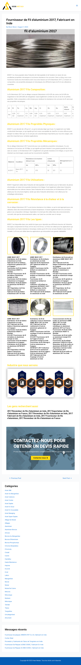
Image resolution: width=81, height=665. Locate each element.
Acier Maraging (10, 513)
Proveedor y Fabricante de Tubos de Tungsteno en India (23, 641)
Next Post (67, 478)
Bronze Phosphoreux (12, 543)
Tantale (7, 605)
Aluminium (8, 526)
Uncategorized (10, 614)
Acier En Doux (9, 507)
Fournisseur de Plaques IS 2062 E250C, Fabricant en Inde (24, 648)
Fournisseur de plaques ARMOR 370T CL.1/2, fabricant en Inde (26, 635)
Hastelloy (8, 559)
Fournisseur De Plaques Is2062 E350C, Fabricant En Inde (24, 644)
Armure (7, 533)
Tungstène (8, 611)
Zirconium (8, 618)
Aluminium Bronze (11, 529)
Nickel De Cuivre (10, 588)
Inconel (7, 569)
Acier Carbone (9, 497)
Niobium (7, 598)
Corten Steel (9, 638)
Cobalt (7, 552)
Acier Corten (9, 500)
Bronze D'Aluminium (11, 539)
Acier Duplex (9, 503)
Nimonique (8, 595)
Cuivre (7, 556)
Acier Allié (8, 490)
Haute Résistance (10, 562)
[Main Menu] (77, 6)
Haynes (7, 565)
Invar (6, 572)
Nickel (7, 585)
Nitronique (8, 601)
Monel (7, 582)
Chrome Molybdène (11, 546)
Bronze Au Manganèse (12, 536)
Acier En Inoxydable (11, 510)
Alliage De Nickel (10, 520)
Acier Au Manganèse (12, 494)
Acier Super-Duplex (11, 516)
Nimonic (7, 592)
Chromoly (8, 549)
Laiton (7, 575)
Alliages (7, 523)
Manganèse (9, 579)
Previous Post (15, 478)
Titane (7, 608)
